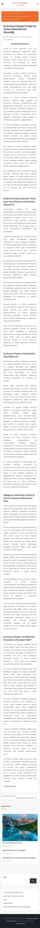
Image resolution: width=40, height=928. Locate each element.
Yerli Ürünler (20, 3)
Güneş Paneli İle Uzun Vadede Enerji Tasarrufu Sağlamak (19, 858)
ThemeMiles (20, 923)
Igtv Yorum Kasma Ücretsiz (13, 896)
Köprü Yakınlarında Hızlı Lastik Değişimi (14, 850)
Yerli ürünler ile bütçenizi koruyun (12, 843)
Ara (4, 877)
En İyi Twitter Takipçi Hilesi (13, 892)
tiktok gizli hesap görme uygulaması (16, 907)
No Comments (9, 39)
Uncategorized (27, 37)
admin (6, 37)
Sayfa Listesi (7, 903)
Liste (5, 899)
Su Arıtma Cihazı (9, 786)
